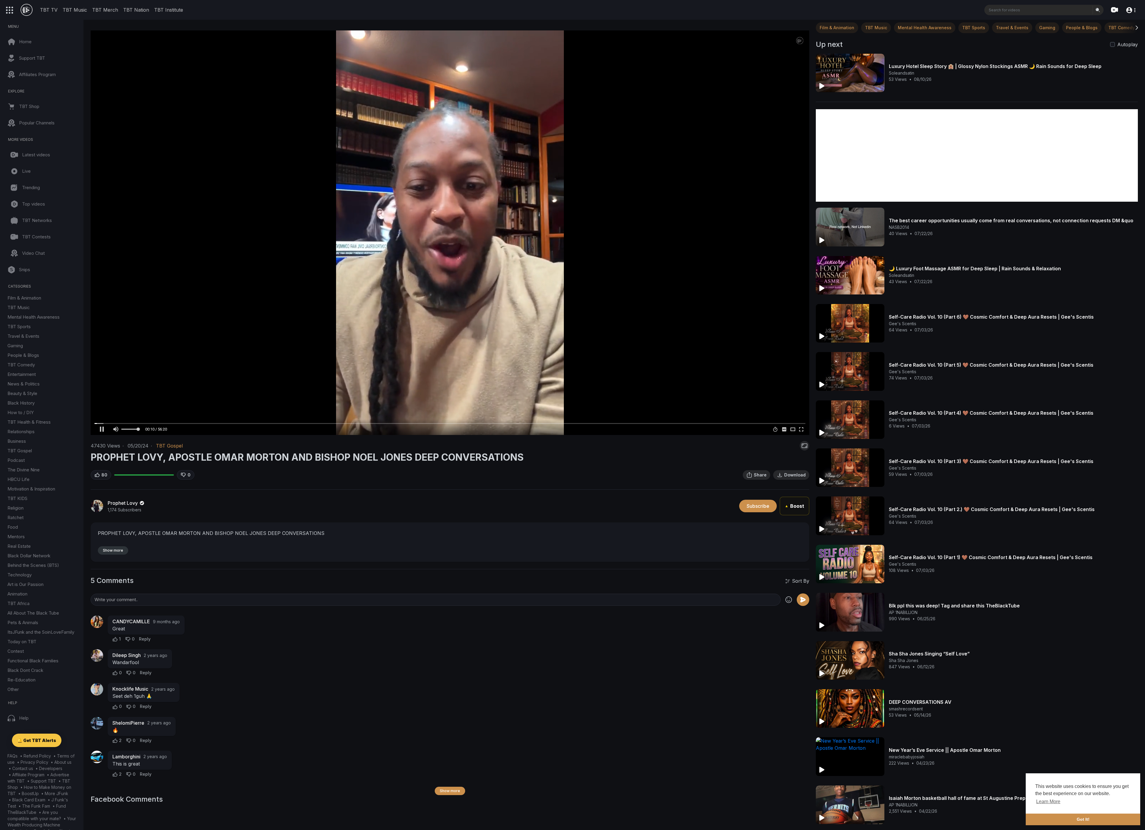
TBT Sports (19, 326)
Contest (15, 651)
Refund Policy (37, 755)
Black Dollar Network (28, 556)
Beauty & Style (22, 393)
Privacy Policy (34, 762)
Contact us (22, 768)
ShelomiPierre (128, 723)
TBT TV (49, 10)
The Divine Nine (23, 470)
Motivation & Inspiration (31, 489)
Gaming (15, 345)
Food (12, 527)
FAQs (12, 755)
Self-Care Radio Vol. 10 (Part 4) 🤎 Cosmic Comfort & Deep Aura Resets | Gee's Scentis (991, 413)
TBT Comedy (21, 365)
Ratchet (15, 517)
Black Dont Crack (25, 670)
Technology (19, 575)
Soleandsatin (901, 72)
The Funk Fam (36, 806)
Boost (794, 506)
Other (13, 689)
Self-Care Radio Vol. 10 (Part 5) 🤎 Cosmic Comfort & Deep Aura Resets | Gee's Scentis (991, 365)
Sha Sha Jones (903, 660)
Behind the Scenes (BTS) (33, 565)
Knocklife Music (130, 689)
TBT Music (75, 10)
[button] (1130, 9)
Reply (145, 638)
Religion (15, 508)
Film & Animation (24, 298)
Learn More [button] (1048, 801)
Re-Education (21, 680)
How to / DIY (20, 412)
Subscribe (758, 506)
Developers (50, 768)
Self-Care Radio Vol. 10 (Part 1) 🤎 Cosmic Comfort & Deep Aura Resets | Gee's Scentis (991, 557)
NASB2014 (899, 227)
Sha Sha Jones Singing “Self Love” (929, 654)
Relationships (21, 431)
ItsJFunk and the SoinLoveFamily (40, 632)
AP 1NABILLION (903, 612)
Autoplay (1127, 44)
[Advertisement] (976, 155)
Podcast (16, 460)
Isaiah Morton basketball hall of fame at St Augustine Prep (957, 798)
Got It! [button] (1083, 819)
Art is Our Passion (25, 584)
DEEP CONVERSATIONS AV (920, 702)
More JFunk (56, 793)
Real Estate (19, 546)
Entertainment (21, 374)
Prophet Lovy (123, 503)
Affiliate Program (28, 774)
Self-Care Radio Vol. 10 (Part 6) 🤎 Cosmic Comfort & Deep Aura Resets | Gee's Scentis (991, 317)
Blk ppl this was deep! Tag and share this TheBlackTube (954, 606)
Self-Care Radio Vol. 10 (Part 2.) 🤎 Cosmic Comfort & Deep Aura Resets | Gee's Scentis (992, 509)
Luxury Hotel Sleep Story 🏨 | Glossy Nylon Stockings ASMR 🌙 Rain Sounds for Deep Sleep (995, 66)
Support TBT (43, 780)
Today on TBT (21, 641)
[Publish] (803, 599)
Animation (17, 594)
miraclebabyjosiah (906, 756)
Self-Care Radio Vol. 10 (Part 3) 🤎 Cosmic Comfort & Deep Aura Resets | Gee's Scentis (991, 461)
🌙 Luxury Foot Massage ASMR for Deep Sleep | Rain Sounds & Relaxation (975, 268)
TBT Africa (18, 603)
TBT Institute (168, 10)
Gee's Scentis (902, 323)
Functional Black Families (32, 661)
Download (795, 474)
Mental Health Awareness (33, 317)
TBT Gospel (19, 450)
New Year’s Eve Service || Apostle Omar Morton (945, 750)
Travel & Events (23, 336)
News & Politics (23, 384)
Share (760, 474)
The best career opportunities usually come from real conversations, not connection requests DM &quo (1011, 220)
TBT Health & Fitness (29, 422)
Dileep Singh (126, 655)
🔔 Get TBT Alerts (36, 740)
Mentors (16, 536)
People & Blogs (23, 355)
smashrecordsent (906, 708)
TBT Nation (136, 10)
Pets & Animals (22, 622)
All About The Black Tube (33, 613)
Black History (21, 403)
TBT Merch (105, 10)
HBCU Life (18, 479)
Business (16, 441)
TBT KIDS (17, 498)
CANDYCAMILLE (131, 621)
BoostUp (30, 793)
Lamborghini (126, 757)
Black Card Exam (28, 799)
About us (63, 762)
